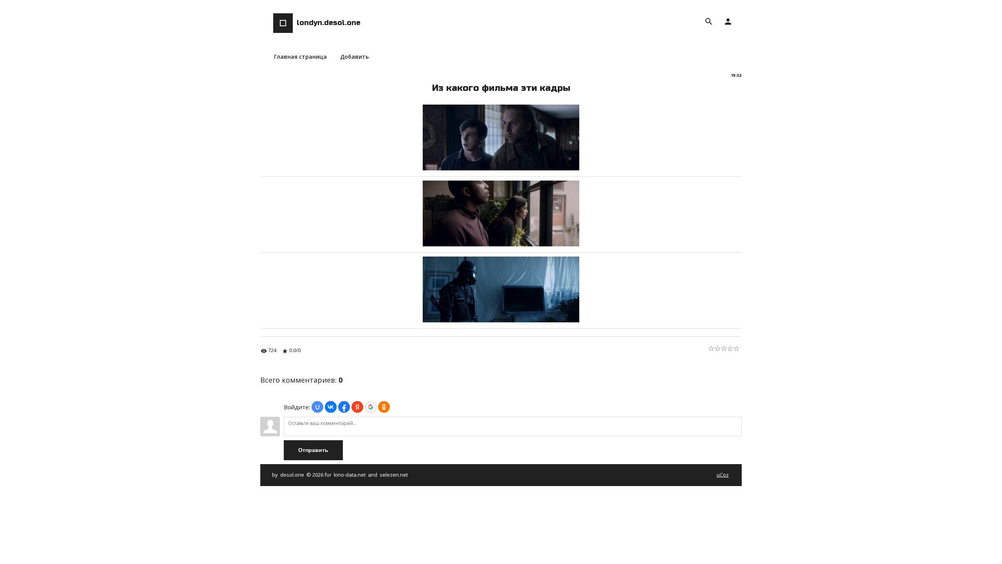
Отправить (313, 450)
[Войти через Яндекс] (357, 407)
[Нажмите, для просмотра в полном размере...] (501, 168)
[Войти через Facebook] (344, 407)
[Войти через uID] (317, 407)
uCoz (723, 474)
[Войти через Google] (371, 407)
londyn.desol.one (328, 22)
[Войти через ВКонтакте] (331, 407)
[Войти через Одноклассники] (384, 407)
